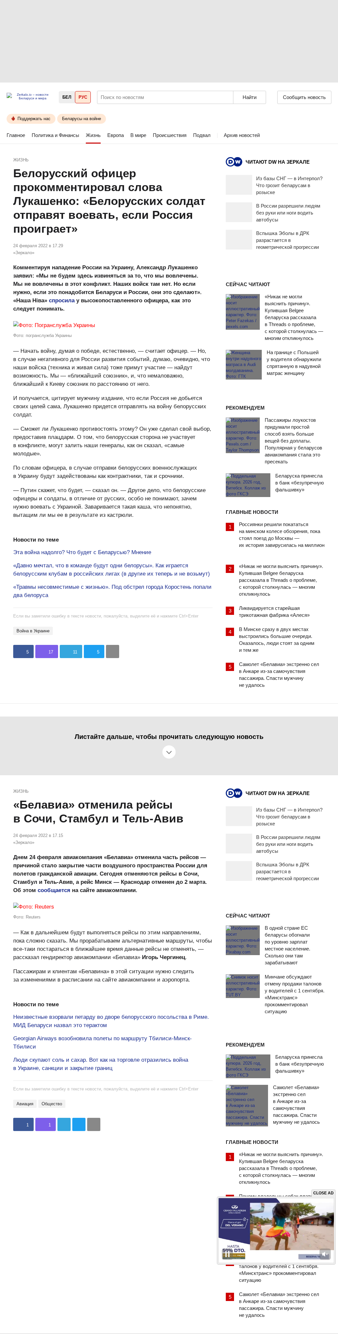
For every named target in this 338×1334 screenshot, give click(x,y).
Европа (115, 135)
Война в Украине (33, 630)
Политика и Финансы (55, 135)
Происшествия (169, 135)
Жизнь (93, 135)
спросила (62, 300)
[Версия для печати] (112, 651)
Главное (16, 135)
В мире (138, 135)
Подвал (202, 135)
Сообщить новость (304, 97)
